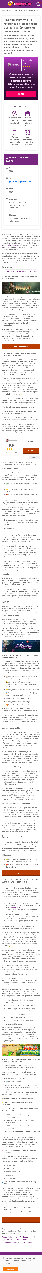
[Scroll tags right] (38, 272)
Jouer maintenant (21, 346)
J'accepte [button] (10, 1269)
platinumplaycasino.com (20, 181)
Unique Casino (7, 1237)
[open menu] (2, 4)
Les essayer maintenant (21, 873)
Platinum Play (11, 453)
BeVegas (26, 1237)
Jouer (21, 93)
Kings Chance (16, 1240)
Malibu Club (6, 1242)
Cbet (33, 1237)
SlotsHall (26, 1240)
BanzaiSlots (17, 1242)
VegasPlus (5, 1240)
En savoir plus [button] (8, 1263)
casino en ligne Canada (10, 245)
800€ (11, 171)
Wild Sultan (28, 1242)
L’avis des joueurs (24, 272)
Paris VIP (18, 1237)
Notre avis (10, 272)
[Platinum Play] (11, 440)
